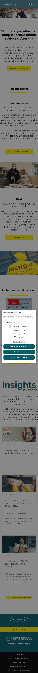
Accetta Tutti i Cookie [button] (19, 357)
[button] (19, 342)
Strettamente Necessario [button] (19, 346)
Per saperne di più (9, 322)
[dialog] (19, 336)
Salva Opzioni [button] (19, 352)
